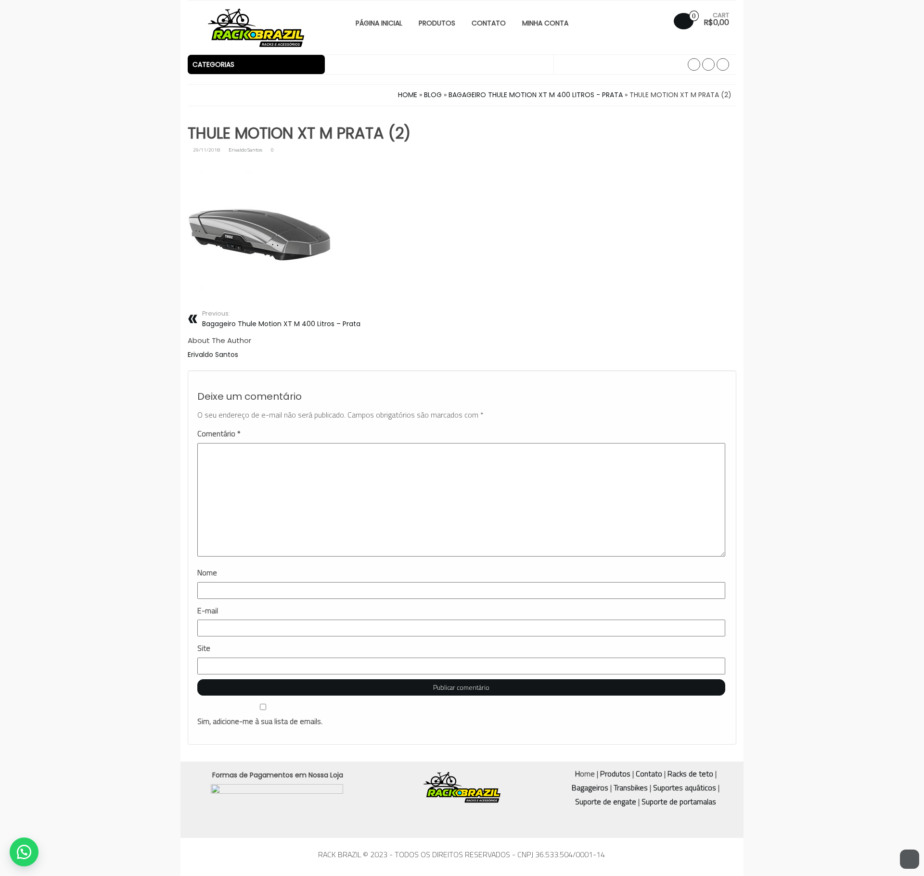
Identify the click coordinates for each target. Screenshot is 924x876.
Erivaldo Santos (245, 149)
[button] (256, 64)
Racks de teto (690, 773)
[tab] (256, 64)
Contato (649, 773)
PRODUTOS (437, 23)
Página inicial (379, 23)
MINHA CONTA (545, 23)
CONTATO (489, 23)
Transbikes (631, 787)
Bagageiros (590, 787)
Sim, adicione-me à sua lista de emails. (259, 721)
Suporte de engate (605, 801)
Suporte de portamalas (678, 801)
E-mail (207, 611)
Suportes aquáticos (684, 787)
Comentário (219, 434)
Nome (207, 573)
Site (203, 648)
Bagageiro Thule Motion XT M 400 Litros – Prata (281, 319)
